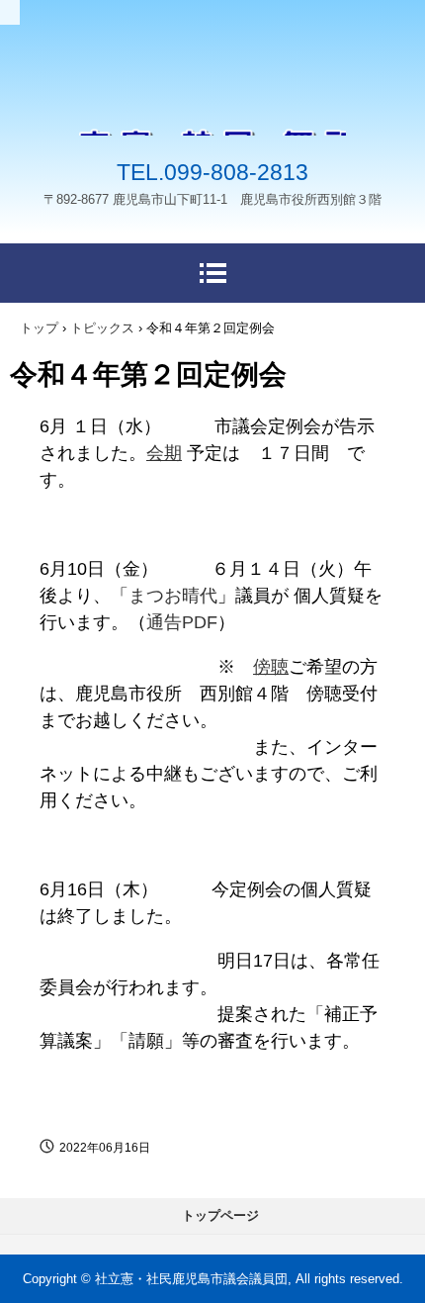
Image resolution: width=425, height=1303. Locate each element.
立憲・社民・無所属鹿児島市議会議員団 (212, 99)
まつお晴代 (172, 595)
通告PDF (181, 622)
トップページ (220, 1215)
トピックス (102, 328)
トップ (39, 328)
